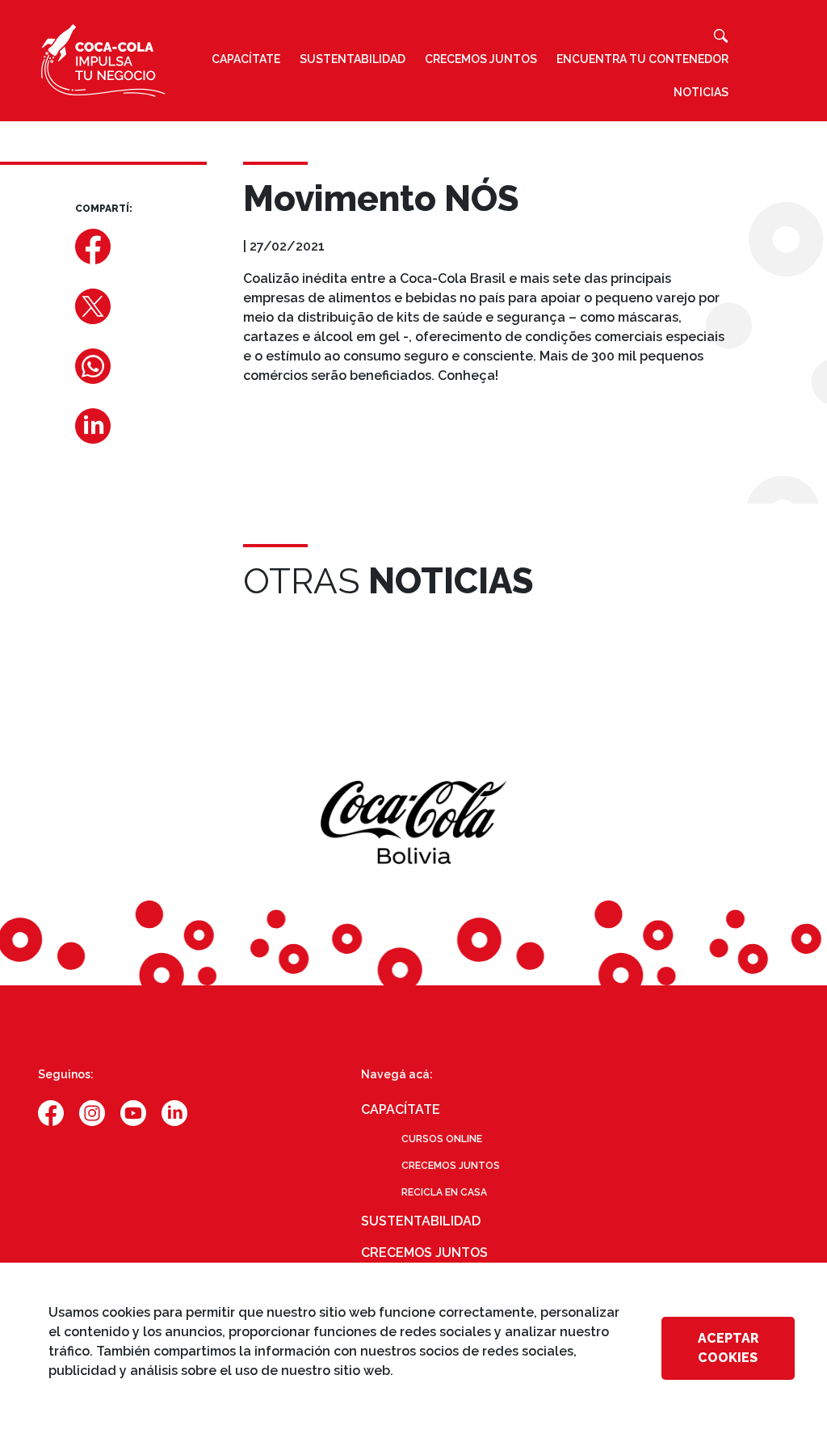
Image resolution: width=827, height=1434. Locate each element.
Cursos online (441, 1139)
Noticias (701, 92)
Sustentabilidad (352, 59)
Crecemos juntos (481, 59)
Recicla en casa (444, 1192)
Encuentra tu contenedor (642, 59)
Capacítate (246, 59)
